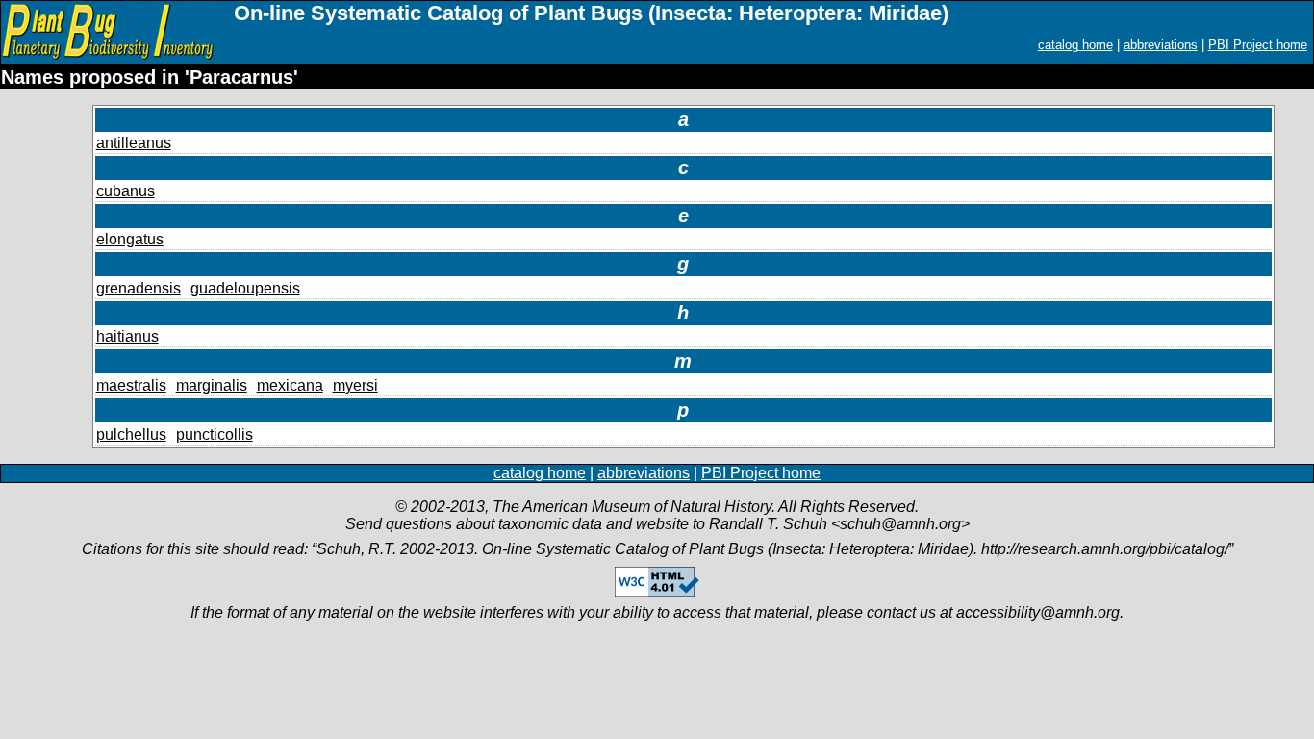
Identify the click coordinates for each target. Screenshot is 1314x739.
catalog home (1075, 45)
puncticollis (214, 434)
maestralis (131, 385)
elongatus (130, 239)
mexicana (290, 385)
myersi (355, 385)
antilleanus (133, 143)
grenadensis (138, 288)
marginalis (211, 385)
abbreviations (1161, 45)
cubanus (125, 191)
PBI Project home (1257, 45)
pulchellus (131, 434)
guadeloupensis (245, 288)
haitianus (127, 336)
